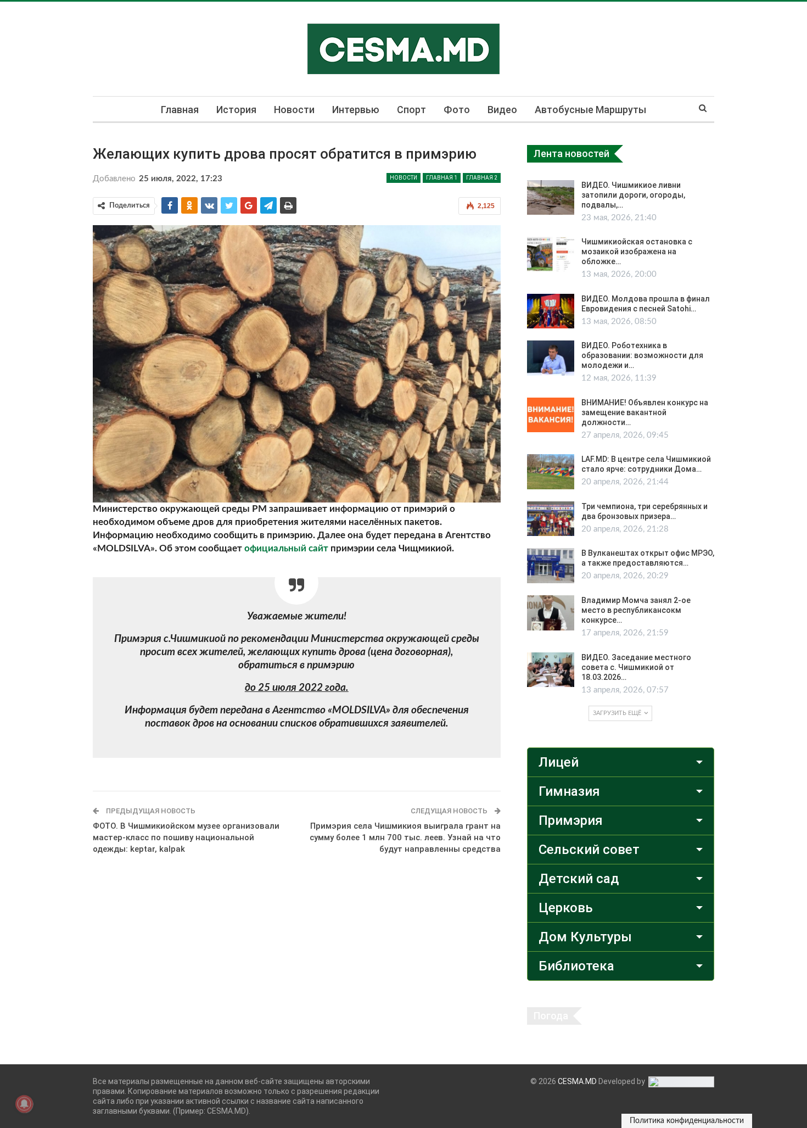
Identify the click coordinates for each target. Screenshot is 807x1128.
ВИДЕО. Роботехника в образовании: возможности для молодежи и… (642, 355)
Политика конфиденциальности (687, 1121)
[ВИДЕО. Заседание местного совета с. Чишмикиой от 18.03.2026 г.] (550, 670)
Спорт (411, 109)
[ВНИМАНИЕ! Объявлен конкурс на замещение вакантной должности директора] (550, 415)
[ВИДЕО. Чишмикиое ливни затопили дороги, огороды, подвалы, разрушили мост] (550, 197)
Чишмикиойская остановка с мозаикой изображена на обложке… (636, 251)
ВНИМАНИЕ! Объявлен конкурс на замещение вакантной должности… (644, 412)
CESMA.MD (577, 1081)
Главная (180, 109)
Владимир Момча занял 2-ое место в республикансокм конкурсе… (636, 610)
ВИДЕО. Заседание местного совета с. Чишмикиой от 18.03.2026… (636, 667)
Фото (457, 109)
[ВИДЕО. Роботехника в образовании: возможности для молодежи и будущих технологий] (550, 358)
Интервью (355, 109)
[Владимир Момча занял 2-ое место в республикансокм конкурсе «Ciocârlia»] (550, 612)
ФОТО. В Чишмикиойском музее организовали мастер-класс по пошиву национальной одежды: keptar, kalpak (186, 837)
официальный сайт (286, 548)
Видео (502, 109)
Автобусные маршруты (590, 109)
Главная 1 (441, 178)
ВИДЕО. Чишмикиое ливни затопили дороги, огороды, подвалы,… (633, 195)
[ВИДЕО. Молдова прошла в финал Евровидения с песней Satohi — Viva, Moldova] (550, 311)
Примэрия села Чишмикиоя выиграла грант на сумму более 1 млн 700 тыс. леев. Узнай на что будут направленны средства (405, 837)
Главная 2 (481, 178)
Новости (294, 109)
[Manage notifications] (24, 1104)
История (236, 109)
